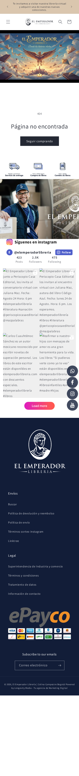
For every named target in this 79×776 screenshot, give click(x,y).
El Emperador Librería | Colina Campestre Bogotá (39, 684)
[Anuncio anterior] (7, 6)
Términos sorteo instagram (26, 531)
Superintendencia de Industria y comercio (35, 566)
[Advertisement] (39, 734)
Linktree (13, 541)
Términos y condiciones (23, 575)
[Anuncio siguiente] (71, 6)
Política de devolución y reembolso (31, 513)
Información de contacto (24, 594)
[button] (8, 21)
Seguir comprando (39, 141)
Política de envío (19, 522)
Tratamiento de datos (22, 584)
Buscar (12, 504)
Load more (39, 406)
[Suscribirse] (59, 665)
